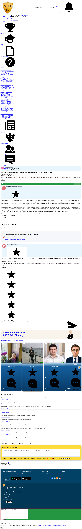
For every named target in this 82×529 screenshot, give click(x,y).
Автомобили (3, 68)
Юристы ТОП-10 (7, 16)
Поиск (16, 340)
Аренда (2, 72)
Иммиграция (6, 83)
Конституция (4, 89)
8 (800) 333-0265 (24, 15)
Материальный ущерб (5, 94)
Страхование (6, 112)
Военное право (9, 74)
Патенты (3, 104)
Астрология (6, 72)
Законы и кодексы (45, 471)
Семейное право (4, 110)
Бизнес (7, 73)
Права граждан (8, 105)
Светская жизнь (4, 109)
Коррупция (5, 90)
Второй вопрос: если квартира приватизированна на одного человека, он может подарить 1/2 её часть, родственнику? (26, 406)
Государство (3, 77)
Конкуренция (7, 88)
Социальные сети (10, 111)
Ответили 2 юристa (5, 412)
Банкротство (3, 73)
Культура (3, 93)
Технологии (3, 115)
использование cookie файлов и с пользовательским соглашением (51, 525)
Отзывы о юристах (6, 473)
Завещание (11, 80)
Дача (13, 77)
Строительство (4, 114)
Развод (8, 108)
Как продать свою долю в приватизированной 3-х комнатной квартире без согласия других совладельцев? (23, 397)
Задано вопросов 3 (8, 168)
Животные (3, 80)
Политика (10, 104)
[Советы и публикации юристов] (7, 7)
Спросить (11, 389)
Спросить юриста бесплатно (57, 7)
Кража (2, 92)
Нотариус (3, 102)
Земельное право (9, 82)
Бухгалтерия (3, 74)
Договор (2, 78)
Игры (2, 83)
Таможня (11, 114)
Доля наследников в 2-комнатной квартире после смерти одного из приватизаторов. (18, 437)
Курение (6, 93)
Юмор (11, 118)
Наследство (3, 99)
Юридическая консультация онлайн (24, 13)
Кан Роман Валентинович (12, 244)
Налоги (8, 97)
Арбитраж (12, 71)
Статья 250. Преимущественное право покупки (15, 239)
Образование (3, 103)
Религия (11, 108)
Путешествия (4, 108)
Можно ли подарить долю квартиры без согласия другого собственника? (16, 432)
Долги (5, 78)
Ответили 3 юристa (5, 434)
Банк (10, 72)
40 (8, 462)
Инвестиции (10, 85)
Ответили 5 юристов (5, 403)
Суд (8, 114)
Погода (6, 104)
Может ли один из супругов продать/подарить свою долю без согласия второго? (18, 415)
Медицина (3, 95)
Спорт (2, 112)
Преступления (4, 107)
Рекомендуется (77, 183)
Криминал (9, 92)
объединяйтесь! (25, 12)
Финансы (10, 116)
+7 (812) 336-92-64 (6, 497)
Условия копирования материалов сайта (13, 492)
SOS (4, 21)
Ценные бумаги (4, 117)
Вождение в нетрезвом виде (7, 75)
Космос (10, 90)
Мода (6, 96)
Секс (11, 109)
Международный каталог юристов (9, 471)
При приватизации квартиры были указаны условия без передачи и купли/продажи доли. (19, 424)
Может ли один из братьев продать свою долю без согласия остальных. (16, 419)
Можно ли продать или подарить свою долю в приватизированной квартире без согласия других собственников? (24, 410)
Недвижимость (9, 99)
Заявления (3, 82)
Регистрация (20, 340)
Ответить (3, 181)
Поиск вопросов (25, 473)
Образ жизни (8, 102)
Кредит (5, 92)
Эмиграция (7, 118)
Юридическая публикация (6, 119)
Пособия (3, 105)
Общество (8, 103)
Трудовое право (9, 115)
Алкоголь (7, 71)
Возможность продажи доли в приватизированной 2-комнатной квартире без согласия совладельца (22, 402)
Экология (3, 118)
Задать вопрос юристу (6, 219)
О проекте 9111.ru (45, 473)
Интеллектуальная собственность (5, 87)
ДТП (9, 79)
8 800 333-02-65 (49, 458)
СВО (9, 109)
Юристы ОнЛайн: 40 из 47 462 (8, 340)
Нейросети (3, 100)
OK (1, 527)
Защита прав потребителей (6, 81)
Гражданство (9, 77)
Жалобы (12, 79)
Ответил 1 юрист (5, 399)
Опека (12, 103)
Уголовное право (4, 116)
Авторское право (7, 70)
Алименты (3, 71)
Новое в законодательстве (5, 101)
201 (9, 463)
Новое (5, 18)
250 (3, 201)
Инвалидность (4, 85)
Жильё (7, 80)
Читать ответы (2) (10, 181)
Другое (6, 79)
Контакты (63, 471)
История (2, 88)
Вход (80, 7)
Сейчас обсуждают (7, 17)
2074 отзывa (29, 196)
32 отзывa (29, 251)
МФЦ (5, 97)
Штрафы (9, 117)
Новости (10, 101)
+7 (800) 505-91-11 (6, 494)
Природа (9, 107)
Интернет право (10, 87)
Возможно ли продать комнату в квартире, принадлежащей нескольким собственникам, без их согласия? (23, 428)
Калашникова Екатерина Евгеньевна (14, 186)
